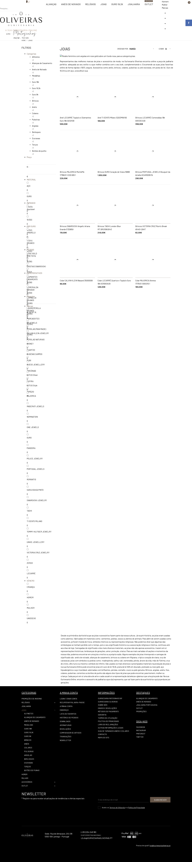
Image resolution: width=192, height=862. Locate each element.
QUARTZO (31, 350)
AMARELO (31, 232)
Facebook (140, 727)
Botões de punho (39, 151)
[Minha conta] (22, 6)
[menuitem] (51, 5)
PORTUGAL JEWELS (35, 469)
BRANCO (30, 243)
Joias (30, 40)
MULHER (30, 608)
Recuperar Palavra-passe (72, 702)
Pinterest (140, 734)
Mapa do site (103, 737)
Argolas (35, 126)
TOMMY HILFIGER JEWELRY (39, 531)
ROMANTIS (31, 479)
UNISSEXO (31, 618)
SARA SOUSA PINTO (35, 490)
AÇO (28, 186)
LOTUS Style (32, 385)
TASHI (29, 511)
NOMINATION (32, 417)
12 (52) (29, 230)
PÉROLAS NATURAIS (36, 339)
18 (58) (29, 282)
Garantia (102, 715)
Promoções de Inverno (32, 699)
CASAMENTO (32, 279)
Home (24, 40)
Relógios (26, 702)
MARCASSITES (33, 318)
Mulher (164, 5)
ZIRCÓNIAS (31, 371)
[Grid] (105, 49)
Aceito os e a (123, 808)
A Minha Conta (66, 706)
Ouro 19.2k (36, 88)
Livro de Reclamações (108, 724)
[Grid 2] (107, 49)
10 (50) (29, 220)
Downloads (65, 721)
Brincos (35, 101)
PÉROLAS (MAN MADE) (36, 329)
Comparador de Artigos (70, 733)
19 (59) (29, 293)
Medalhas (36, 76)
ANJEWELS (32, 323)
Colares (35, 113)
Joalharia (26, 706)
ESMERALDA (32, 287)
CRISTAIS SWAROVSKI (36, 266)
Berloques (36, 132)
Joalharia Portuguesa (146, 705)
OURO (29, 196)
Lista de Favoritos (68, 714)
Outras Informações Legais (110, 728)
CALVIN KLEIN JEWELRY (38, 333)
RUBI (29, 360)
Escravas (36, 138)
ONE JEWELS (33, 427)
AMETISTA (31, 256)
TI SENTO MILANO (34, 521)
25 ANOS (30, 300)
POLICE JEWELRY (35, 458)
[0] (25, 6)
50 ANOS (30, 310)
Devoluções (65, 729)
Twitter (139, 737)
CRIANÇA (31, 587)
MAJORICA (31, 396)
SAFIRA (30, 381)
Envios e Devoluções (107, 708)
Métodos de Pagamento (108, 711)
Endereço (64, 710)
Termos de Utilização (107, 718)
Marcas (165, 8)
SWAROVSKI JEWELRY (37, 500)
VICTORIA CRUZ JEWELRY (38, 552)
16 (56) (29, 261)
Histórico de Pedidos (69, 717)
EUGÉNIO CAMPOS (34, 354)
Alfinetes (36, 57)
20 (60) (29, 303)
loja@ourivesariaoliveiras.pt (160, 846)
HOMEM (30, 597)
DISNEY (30, 344)
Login (62, 699)
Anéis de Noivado (39, 69)
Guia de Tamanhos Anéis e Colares (113, 731)
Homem (165, 1)
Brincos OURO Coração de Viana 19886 (114, 172)
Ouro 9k (35, 94)
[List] (110, 49)
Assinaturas (65, 725)
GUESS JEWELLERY (36, 364)
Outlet (139, 708)
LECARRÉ (31, 573)
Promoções (141, 711)
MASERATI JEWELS (35, 406)
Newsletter (65, 740)
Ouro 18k (35, 82)
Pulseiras (36, 119)
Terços (35, 144)
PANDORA (31, 448)
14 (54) (29, 240)
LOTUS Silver (32, 375)
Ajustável (31, 209)
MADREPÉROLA (34, 308)
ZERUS (30, 563)
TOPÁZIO (30, 392)
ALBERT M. (31, 312)
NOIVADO (30, 290)
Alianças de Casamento (42, 63)
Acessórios (27, 782)
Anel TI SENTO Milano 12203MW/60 (112, 117)
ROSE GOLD (32, 253)
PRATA (30, 207)
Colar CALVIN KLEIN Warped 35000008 (76, 280)
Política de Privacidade (108, 721)
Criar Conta (71, 699)
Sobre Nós (102, 705)
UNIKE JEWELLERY (35, 542)
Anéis (34, 107)
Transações (65, 736)
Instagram (141, 730)
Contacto (102, 734)
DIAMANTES (32, 277)
